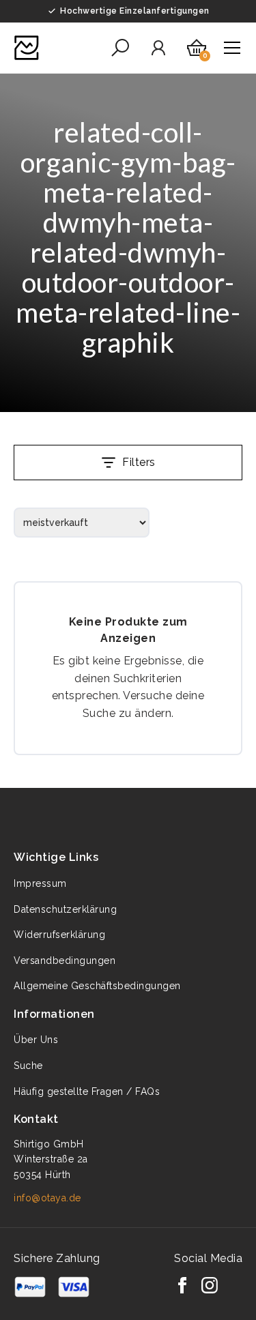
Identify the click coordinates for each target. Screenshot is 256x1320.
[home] (26, 47)
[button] (120, 48)
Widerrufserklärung (59, 934)
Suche (28, 1065)
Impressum (40, 883)
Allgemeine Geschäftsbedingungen (97, 985)
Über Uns (36, 1039)
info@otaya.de (47, 1197)
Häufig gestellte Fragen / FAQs (87, 1091)
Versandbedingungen (64, 960)
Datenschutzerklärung (65, 909)
